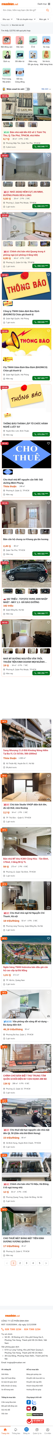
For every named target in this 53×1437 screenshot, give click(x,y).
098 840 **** (43, 322)
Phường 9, (10, 491)
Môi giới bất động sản (9, 1406)
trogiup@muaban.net (16, 1362)
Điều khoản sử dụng (8, 1386)
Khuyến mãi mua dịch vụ (35, 1378)
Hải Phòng (25, 319)
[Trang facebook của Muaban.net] (28, 1402)
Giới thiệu (5, 1374)
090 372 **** (43, 206)
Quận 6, (19, 1251)
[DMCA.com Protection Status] (34, 1415)
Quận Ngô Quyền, (13, 319)
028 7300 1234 (13, 1329)
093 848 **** (43, 146)
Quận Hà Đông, (30, 1197)
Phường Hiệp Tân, (13, 143)
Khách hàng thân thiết (34, 1386)
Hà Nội (21, 610)
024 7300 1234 (32, 1329)
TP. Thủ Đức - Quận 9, (15, 818)
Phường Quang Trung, (15, 1197)
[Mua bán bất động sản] (10, 4)
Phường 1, (10, 203)
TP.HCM (37, 143)
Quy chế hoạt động (8, 1378)
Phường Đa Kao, (12, 1035)
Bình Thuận (24, 431)
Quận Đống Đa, (12, 610)
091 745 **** (43, 494)
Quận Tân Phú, (27, 143)
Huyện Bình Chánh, (26, 1143)
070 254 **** (43, 434)
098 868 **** (43, 613)
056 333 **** (43, 266)
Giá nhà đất (5, 1410)
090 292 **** (43, 673)
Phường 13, (10, 1251)
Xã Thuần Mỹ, (11, 763)
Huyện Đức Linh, (12, 431)
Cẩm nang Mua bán (8, 1402)
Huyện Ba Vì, (23, 763)
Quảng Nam (20, 980)
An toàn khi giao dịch (9, 1382)
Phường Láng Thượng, (15, 926)
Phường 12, (10, 872)
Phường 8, (10, 670)
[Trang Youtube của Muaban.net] (28, 1408)
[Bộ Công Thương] (35, 1424)
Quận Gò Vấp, (21, 262)
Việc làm (4, 1414)
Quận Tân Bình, (22, 872)
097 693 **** (43, 378)
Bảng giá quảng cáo (33, 1374)
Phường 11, (10, 262)
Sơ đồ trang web (7, 1390)
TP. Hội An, (10, 980)
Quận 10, (19, 1089)
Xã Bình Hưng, (12, 1143)
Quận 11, (18, 491)
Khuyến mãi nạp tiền (34, 1382)
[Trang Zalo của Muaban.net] (34, 1402)
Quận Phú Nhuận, (22, 203)
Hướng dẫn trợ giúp (33, 1390)
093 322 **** (43, 554)
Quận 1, (23, 1035)
